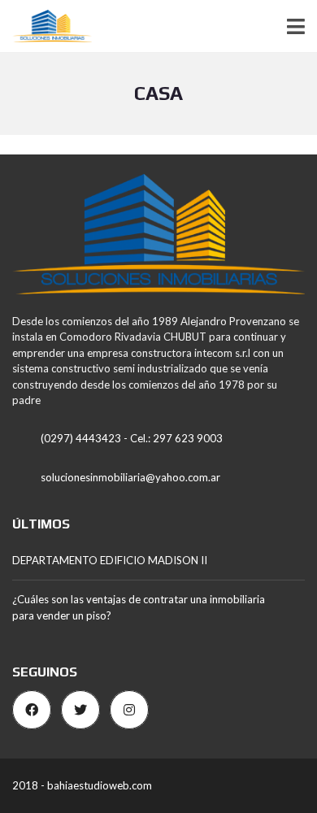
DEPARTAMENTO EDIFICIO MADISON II (109, 560)
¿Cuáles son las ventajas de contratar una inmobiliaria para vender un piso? (138, 607)
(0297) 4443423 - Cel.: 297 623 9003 (132, 438)
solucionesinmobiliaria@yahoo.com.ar (130, 477)
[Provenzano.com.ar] (46, 26)
